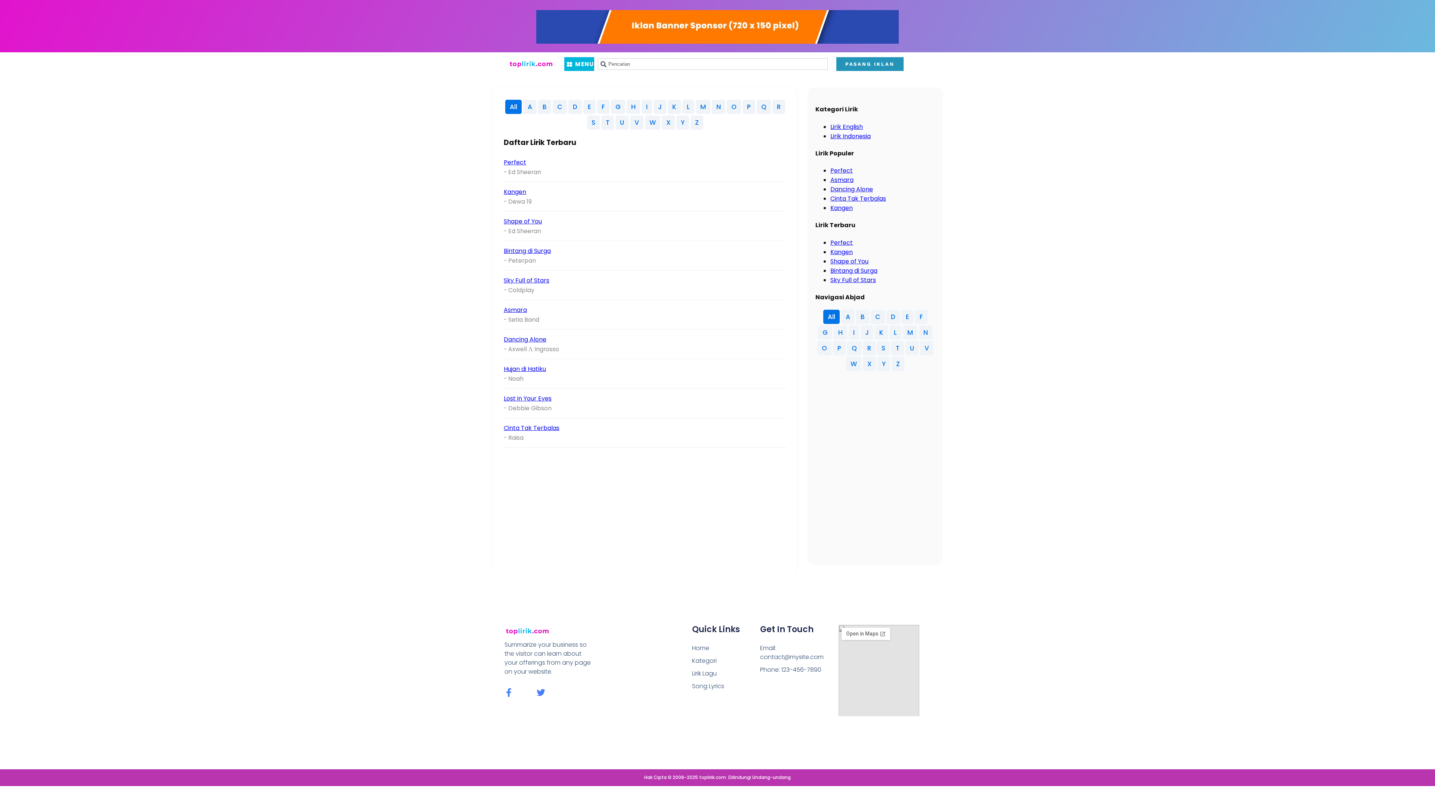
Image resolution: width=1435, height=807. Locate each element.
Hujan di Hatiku (525, 369)
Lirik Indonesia (850, 136)
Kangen (515, 192)
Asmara (515, 310)
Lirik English (846, 127)
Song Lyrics (708, 686)
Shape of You (523, 221)
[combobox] (713, 64)
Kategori (704, 660)
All (513, 106)
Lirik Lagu (704, 673)
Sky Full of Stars (526, 280)
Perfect (515, 162)
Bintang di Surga (527, 251)
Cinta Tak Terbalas (531, 428)
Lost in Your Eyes (528, 398)
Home (700, 648)
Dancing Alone (525, 339)
